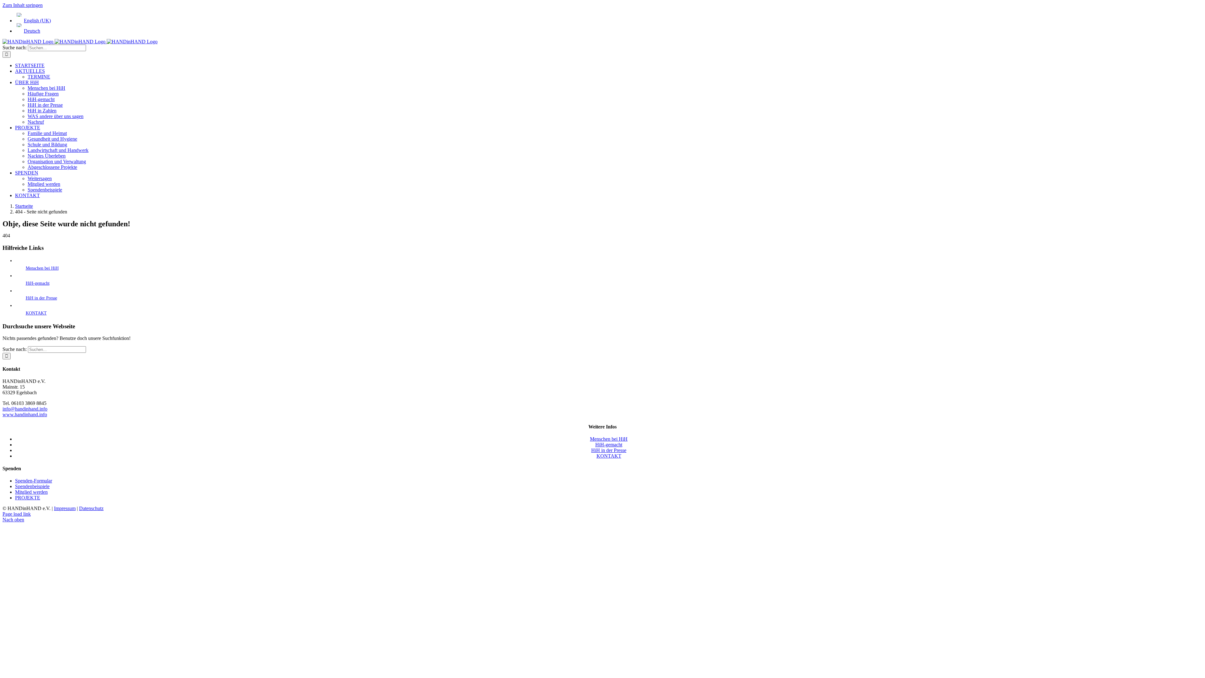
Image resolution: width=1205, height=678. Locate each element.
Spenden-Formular (33, 480)
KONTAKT (36, 313)
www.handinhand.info (25, 414)
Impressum (65, 508)
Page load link (17, 514)
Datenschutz (91, 508)
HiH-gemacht (38, 283)
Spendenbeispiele (32, 486)
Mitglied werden (31, 492)
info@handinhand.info (25, 409)
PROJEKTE (27, 497)
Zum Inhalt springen (23, 5)
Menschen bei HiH (42, 268)
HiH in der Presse (41, 298)
